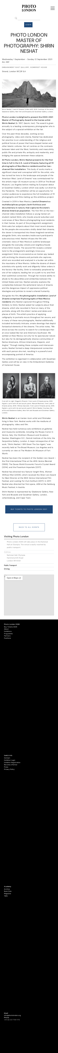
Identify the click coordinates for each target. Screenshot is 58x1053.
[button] (29, 552)
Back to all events (29, 527)
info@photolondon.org (12, 1015)
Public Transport (10, 565)
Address (7, 552)
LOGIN (28, 25)
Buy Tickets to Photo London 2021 (29, 509)
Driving (7, 569)
